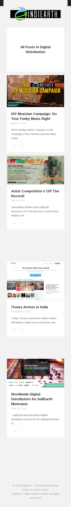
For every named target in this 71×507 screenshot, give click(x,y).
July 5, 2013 (17, 200)
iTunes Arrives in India (29, 307)
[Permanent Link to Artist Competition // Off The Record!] (35, 182)
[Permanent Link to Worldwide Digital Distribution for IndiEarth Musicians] (35, 385)
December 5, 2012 (21, 311)
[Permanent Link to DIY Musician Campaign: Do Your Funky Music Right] (35, 104)
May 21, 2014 (18, 123)
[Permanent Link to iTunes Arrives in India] (35, 298)
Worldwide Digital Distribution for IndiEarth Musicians (32, 399)
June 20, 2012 (19, 408)
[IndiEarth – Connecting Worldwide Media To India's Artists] (35, 18)
